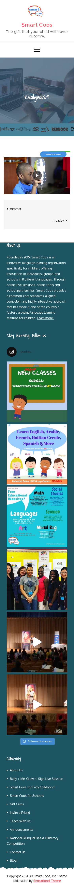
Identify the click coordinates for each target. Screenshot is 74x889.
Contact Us (17, 852)
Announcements (21, 829)
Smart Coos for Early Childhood (32, 787)
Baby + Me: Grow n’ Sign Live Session (36, 779)
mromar (15, 209)
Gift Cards (17, 804)
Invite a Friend (20, 813)
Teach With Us (20, 821)
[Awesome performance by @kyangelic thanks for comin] (37, 704)
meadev (58, 220)
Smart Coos (37, 25)
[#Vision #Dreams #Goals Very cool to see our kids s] (37, 642)
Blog (13, 860)
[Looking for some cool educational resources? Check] (37, 517)
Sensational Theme (47, 881)
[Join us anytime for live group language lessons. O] (37, 391)
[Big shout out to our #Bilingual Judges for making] (37, 579)
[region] (37, 154)
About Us (16, 770)
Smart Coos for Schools (27, 796)
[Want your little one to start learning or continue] (37, 454)
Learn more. (45, 318)
